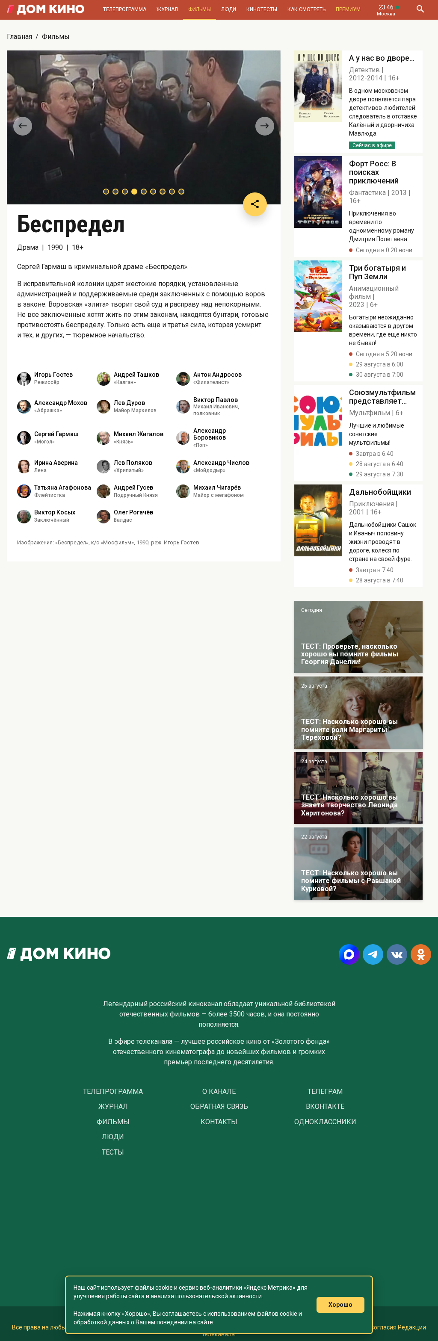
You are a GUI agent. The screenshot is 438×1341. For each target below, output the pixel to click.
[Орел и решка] (358, 637)
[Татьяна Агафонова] (24, 491)
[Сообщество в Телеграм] (373, 954)
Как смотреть (306, 9)
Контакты (219, 1122)
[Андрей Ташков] (103, 379)
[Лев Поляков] (103, 466)
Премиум (348, 9)
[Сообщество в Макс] (349, 954)
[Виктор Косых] (24, 516)
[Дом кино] (45, 10)
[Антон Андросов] (183, 379)
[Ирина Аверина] (24, 466)
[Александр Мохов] (24, 407)
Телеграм (325, 1092)
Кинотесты (261, 9)
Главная (19, 36)
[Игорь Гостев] (24, 379)
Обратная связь (219, 1107)
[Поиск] (420, 10)
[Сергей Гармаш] (24, 438)
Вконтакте (325, 1107)
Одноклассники (325, 1122)
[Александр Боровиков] (183, 438)
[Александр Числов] (183, 466)
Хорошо (340, 1304)
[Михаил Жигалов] (103, 438)
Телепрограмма (124, 9)
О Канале (219, 1092)
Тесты (113, 1152)
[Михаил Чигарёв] (183, 491)
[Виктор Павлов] (183, 407)
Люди (228, 9)
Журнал (167, 9)
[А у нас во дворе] (358, 863)
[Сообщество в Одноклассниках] (421, 954)
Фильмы (199, 9)
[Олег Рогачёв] (103, 516)
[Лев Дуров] (103, 407)
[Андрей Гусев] (103, 491)
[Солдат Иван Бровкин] (358, 788)
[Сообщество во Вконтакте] (397, 954)
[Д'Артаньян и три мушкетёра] (358, 712)
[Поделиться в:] (255, 204)
